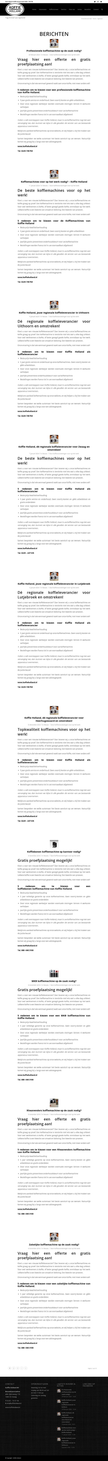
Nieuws (45, 55)
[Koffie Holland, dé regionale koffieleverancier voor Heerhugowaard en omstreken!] (54, 710)
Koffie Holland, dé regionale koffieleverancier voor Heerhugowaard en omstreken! (54, 719)
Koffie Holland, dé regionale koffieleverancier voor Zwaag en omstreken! (54, 448)
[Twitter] (94, 1)
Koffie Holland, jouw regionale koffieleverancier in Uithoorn (54, 312)
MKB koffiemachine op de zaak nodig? (54, 981)
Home (94, 18)
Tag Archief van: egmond (15, 18)
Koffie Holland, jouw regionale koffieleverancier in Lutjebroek (54, 583)
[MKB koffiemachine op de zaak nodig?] (54, 973)
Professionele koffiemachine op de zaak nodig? (54, 50)
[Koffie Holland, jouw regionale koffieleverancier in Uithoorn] (54, 305)
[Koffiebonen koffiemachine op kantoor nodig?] (54, 844)
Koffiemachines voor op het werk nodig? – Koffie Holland (54, 181)
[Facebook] (97, 1)
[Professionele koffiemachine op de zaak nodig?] (54, 43)
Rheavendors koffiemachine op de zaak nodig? (54, 1110)
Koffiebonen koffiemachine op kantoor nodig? (54, 851)
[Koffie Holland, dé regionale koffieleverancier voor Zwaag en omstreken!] (54, 439)
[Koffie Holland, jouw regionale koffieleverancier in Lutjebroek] (54, 576)
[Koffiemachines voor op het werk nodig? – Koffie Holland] (54, 174)
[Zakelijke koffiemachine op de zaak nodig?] (54, 1237)
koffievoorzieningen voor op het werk (67, 55)
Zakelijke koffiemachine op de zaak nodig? (54, 1244)
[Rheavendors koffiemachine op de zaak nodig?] (54, 1103)
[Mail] (101, 1)
